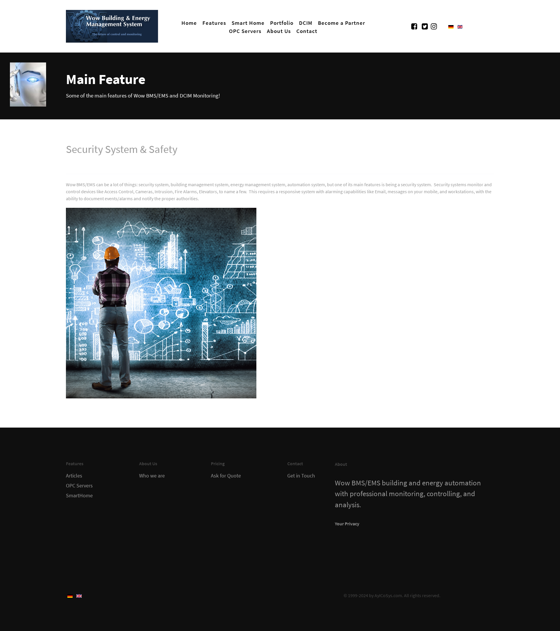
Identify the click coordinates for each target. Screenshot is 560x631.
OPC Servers (79, 485)
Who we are (152, 476)
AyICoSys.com (388, 595)
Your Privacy (347, 524)
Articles (74, 476)
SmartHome (79, 495)
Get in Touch (301, 476)
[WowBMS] (112, 25)
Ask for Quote (226, 476)
